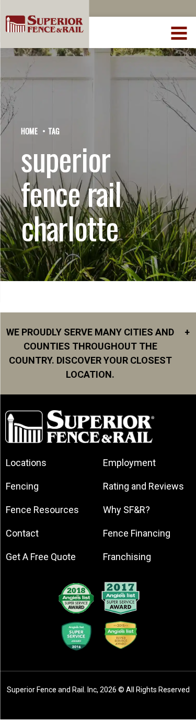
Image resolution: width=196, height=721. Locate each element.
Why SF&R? (126, 509)
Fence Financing (136, 533)
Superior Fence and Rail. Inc (52, 689)
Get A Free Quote (41, 556)
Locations (26, 462)
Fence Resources (42, 509)
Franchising (127, 556)
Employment (129, 462)
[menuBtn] (179, 32)
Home (29, 130)
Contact (22, 533)
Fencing (22, 486)
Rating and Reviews (143, 486)
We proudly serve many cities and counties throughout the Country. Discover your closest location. (98, 353)
